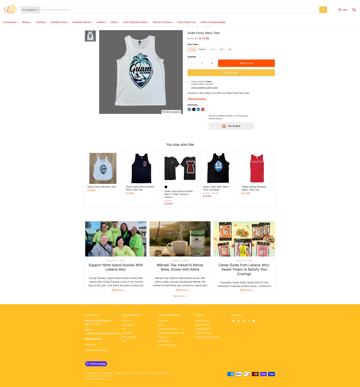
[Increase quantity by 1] (212, 63)
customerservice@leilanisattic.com (102, 333)
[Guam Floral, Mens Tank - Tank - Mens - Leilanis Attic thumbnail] (90, 36)
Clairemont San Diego (96, 350)
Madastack (101, 379)
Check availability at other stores (204, 88)
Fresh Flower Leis (187, 22)
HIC (123, 328)
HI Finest (126, 320)
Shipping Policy (203, 328)
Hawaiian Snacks (82, 22)
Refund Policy (202, 324)
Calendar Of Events (167, 328)
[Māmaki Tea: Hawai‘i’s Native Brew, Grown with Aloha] (180, 238)
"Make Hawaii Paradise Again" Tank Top (254, 188)
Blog (160, 324)
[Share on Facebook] (189, 109)
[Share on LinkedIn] (198, 109)
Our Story (163, 320)
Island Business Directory (171, 333)
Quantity (192, 57)
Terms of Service (203, 333)
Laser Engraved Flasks (135, 22)
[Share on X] (193, 109)
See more (178, 296)
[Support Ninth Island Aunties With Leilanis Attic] (115, 238)
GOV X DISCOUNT (167, 345)
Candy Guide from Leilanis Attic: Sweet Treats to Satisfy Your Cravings (244, 269)
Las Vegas (90, 344)
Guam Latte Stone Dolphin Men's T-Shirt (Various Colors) (179, 194)
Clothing (40, 22)
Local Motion (128, 324)
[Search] (323, 9)
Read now (117, 289)
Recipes (162, 337)
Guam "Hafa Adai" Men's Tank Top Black (216, 188)
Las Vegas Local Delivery (207, 337)
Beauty (26, 22)
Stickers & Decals (162, 22)
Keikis (114, 22)
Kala (124, 341)
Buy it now (231, 72)
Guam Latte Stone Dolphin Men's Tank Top (140, 188)
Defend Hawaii (129, 337)
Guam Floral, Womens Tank (101, 186)
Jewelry (101, 22)
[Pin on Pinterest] (202, 109)
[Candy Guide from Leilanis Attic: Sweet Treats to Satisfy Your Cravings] (244, 238)
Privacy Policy (202, 320)
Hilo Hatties (127, 333)
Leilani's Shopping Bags (213, 22)
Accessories (10, 22)
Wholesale (163, 341)
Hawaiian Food (59, 22)
